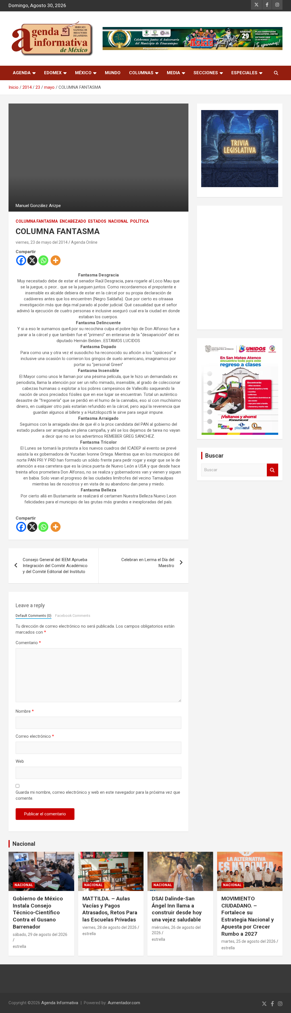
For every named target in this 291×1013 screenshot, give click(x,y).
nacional (118, 221)
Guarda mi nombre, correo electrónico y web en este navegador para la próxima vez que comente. (98, 795)
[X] (32, 260)
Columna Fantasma (37, 221)
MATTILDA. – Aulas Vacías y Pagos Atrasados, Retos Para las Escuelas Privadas (109, 909)
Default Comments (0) (33, 615)
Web (20, 761)
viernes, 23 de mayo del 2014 (42, 242)
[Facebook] (21, 260)
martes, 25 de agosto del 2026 (248, 941)
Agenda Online (84, 242)
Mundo (112, 72)
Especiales (244, 72)
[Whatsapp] (43, 260)
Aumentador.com (124, 1002)
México (83, 72)
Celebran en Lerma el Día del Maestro (147, 562)
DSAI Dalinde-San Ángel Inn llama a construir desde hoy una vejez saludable (177, 909)
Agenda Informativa (59, 1002)
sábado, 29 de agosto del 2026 (40, 934)
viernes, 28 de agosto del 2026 (109, 927)
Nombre (25, 711)
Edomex (53, 72)
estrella (19, 946)
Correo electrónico (35, 736)
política (139, 221)
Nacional (24, 843)
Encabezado (73, 221)
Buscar (272, 470)
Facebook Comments (72, 615)
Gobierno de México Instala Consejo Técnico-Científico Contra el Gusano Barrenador (38, 912)
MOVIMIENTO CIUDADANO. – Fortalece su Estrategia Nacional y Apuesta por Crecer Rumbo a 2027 (247, 916)
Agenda (22, 72)
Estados (97, 221)
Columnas (141, 72)
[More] (56, 260)
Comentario (28, 642)
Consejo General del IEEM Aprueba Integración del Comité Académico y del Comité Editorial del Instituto (55, 565)
